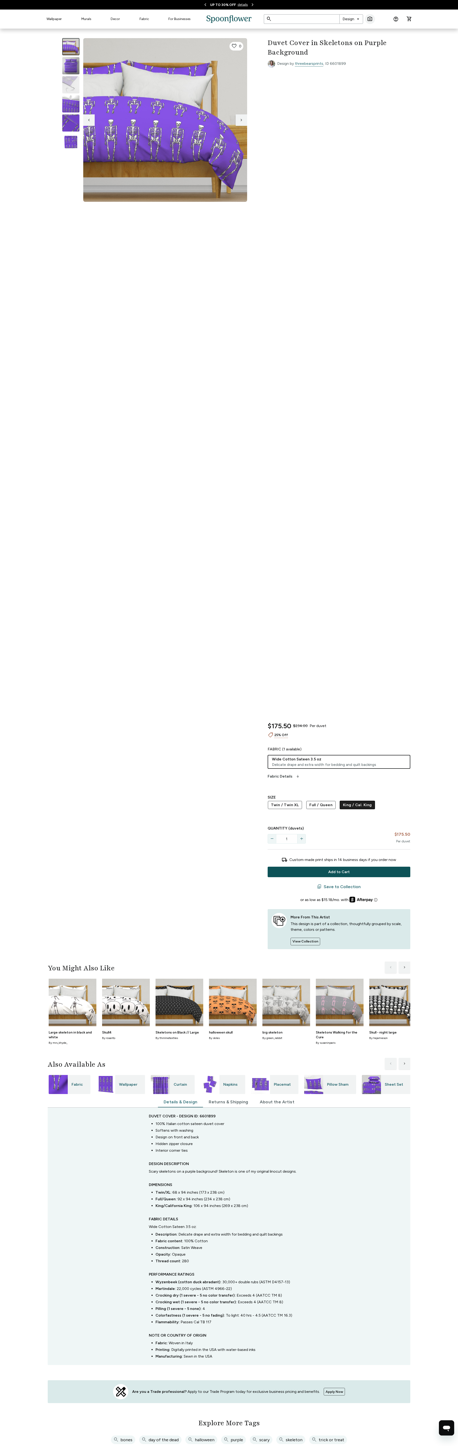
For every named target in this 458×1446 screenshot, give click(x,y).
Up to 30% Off (223, 5)
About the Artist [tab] (277, 1102)
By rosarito (108, 1038)
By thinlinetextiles (167, 1038)
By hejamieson (378, 1038)
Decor (115, 19)
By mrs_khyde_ (58, 1042)
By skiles (214, 1038)
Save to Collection (339, 887)
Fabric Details (284, 776)
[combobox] (351, 19)
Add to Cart (339, 872)
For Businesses (179, 19)
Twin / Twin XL (285, 805)
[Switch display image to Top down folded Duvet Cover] (70, 142)
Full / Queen (321, 805)
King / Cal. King (357, 805)
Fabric (144, 19)
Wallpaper (54, 19)
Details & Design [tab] (180, 1102)
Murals (86, 19)
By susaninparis (325, 1042)
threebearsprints (309, 63)
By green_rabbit (272, 1038)
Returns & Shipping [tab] (228, 1102)
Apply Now (334, 1392)
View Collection (305, 941)
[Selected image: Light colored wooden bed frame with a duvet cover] (70, 46)
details (243, 5)
